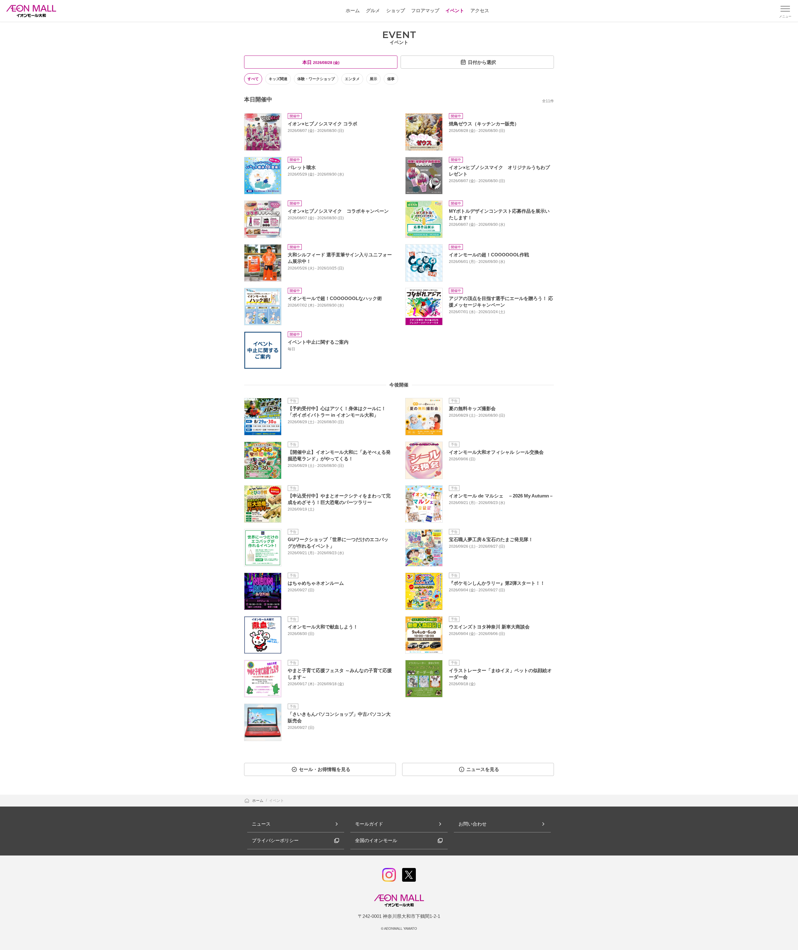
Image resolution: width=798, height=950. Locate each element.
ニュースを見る (482, 769)
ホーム (258, 800)
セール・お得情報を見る (324, 769)
